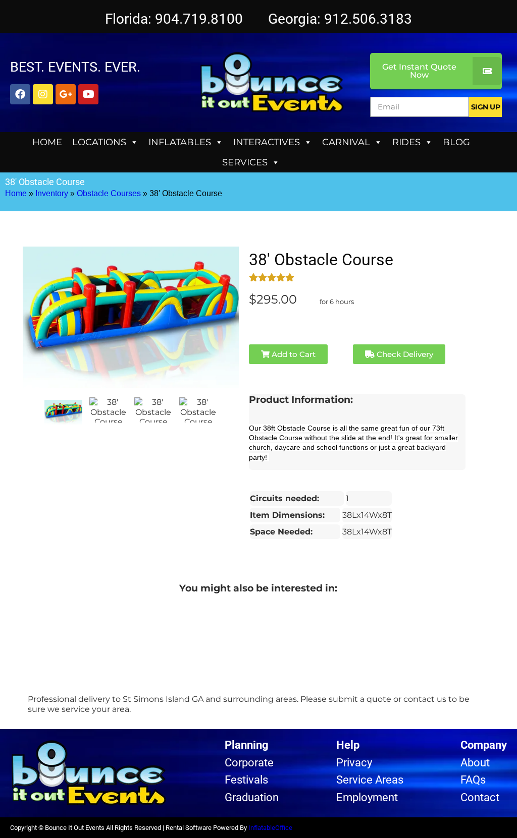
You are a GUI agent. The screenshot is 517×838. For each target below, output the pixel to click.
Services (245, 162)
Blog (456, 142)
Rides (406, 142)
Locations (99, 142)
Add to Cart (293, 354)
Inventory (51, 193)
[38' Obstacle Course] (63, 412)
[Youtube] (88, 94)
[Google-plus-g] (66, 94)
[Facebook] (20, 94)
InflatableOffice (270, 827)
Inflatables (179, 142)
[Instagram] (43, 94)
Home (47, 142)
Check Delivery (404, 354)
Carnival (346, 142)
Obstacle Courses (109, 193)
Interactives (266, 142)
